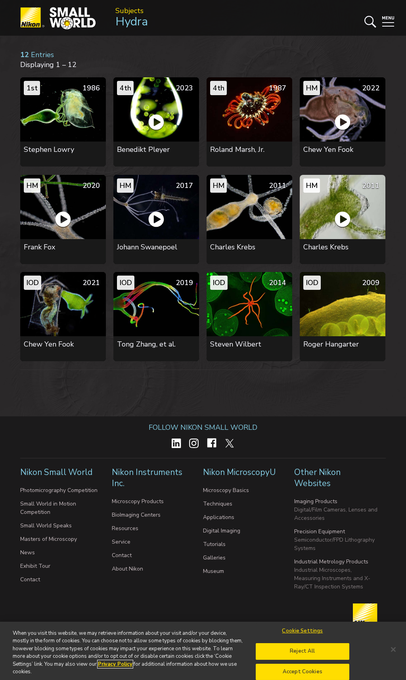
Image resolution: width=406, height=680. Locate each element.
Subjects (129, 10)
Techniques (217, 504)
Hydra (131, 21)
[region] (203, 651)
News (27, 552)
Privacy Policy (115, 664)
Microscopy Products (138, 501)
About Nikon (127, 569)
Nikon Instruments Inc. (147, 478)
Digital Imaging (221, 530)
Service (121, 542)
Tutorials (214, 544)
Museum (213, 571)
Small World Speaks (46, 525)
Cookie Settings (302, 631)
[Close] (393, 649)
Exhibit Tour (35, 566)
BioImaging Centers (136, 515)
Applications (218, 517)
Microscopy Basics (226, 490)
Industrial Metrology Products (331, 561)
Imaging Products (315, 501)
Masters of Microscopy (48, 539)
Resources (125, 528)
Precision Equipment (319, 531)
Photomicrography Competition (59, 490)
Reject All (302, 651)
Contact (30, 579)
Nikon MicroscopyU (239, 472)
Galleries (214, 557)
